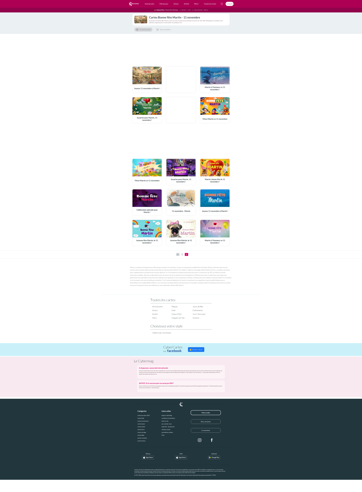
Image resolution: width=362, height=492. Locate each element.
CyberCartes (173, 349)
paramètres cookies (167, 432)
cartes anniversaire (143, 421)
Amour (155, 310)
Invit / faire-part (199, 314)
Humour (196, 318)
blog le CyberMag (167, 415)
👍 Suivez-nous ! (196, 350)
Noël (173, 310)
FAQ (163, 435)
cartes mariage (141, 432)
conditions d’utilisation (168, 418)
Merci (154, 318)
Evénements (198, 310)
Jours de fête (198, 307)
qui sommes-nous (167, 424)
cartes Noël (140, 418)
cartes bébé (140, 435)
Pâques (175, 307)
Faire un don (206, 413)
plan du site (165, 421)
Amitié (155, 314)
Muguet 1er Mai (178, 318)
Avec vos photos (165, 29)
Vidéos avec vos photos (161, 333)
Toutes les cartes (145, 29)
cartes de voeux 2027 (143, 415)
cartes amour (141, 424)
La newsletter (205, 430)
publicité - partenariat (168, 426)
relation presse (166, 429)
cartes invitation (142, 438)
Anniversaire (157, 307)
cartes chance (141, 441)
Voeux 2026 (177, 314)
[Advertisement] (181, 49)
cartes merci (141, 429)
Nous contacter (206, 421)
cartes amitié (141, 426)
